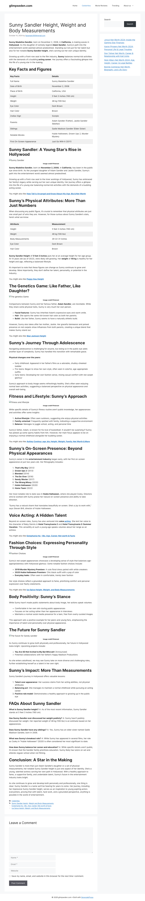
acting (68, 521)
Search (107, 19)
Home (75, 6)
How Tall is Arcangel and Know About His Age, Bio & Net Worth (56, 194)
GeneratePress (87, 897)
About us (127, 6)
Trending (115, 6)
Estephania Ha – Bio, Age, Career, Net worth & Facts (51, 536)
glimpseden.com (20, 5)
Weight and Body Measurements (41, 803)
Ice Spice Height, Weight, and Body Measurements (51, 590)
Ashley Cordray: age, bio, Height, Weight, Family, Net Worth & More (58, 441)
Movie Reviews (101, 6)
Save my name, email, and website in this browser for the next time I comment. (48, 876)
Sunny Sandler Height (20, 803)
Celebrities (86, 6)
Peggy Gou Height (35, 279)
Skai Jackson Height (36, 336)
